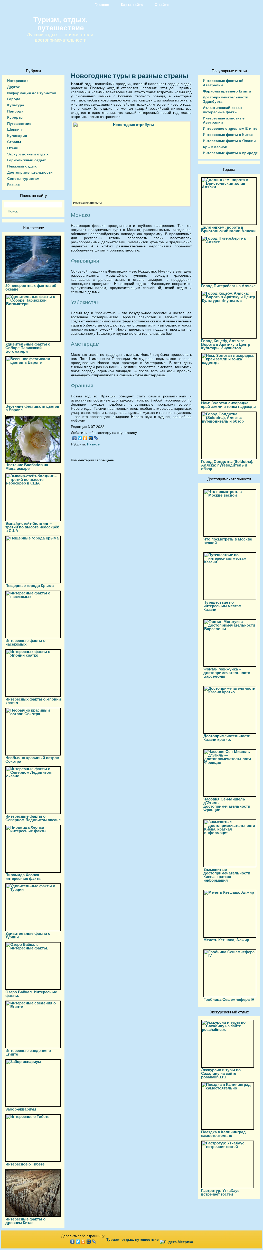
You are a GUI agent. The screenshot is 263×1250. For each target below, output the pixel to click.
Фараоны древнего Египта (227, 91)
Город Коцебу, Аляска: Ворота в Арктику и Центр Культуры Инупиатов (225, 344)
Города (13, 99)
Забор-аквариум (20, 1109)
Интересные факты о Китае (228, 135)
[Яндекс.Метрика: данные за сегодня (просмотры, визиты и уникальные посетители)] (176, 1242)
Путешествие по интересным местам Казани (222, 606)
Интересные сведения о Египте (28, 1052)
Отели (12, 148)
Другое (13, 87)
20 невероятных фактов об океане (30, 287)
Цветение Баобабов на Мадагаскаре (26, 467)
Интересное (18, 81)
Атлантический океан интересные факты (222, 110)
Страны (14, 142)
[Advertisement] (131, 512)
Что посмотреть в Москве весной (227, 541)
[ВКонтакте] (74, 438)
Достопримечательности (30, 172)
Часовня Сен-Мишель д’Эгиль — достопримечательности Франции (226, 804)
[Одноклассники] (85, 438)
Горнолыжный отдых (26, 160)
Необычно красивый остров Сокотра (32, 759)
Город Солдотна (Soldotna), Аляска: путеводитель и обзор (227, 465)
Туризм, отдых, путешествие (60, 24)
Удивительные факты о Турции (27, 935)
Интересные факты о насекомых (25, 642)
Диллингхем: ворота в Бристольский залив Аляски (228, 229)
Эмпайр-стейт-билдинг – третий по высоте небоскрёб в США (32, 527)
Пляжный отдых (22, 166)
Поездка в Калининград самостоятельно (223, 1134)
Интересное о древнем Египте (230, 128)
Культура (15, 105)
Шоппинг (15, 129)
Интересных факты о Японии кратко (33, 701)
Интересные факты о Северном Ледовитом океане (33, 818)
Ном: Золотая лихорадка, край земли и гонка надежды (228, 405)
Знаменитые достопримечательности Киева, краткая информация (226, 874)
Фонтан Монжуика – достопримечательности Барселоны (226, 672)
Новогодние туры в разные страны (129, 76)
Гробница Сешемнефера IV (228, 999)
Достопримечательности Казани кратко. (226, 738)
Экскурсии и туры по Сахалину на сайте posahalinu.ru (221, 1073)
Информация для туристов (32, 93)
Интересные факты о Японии (229, 141)
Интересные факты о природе (230, 153)
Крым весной (215, 147)
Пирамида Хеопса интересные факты (23, 877)
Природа (15, 111)
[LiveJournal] (96, 438)
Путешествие (19, 124)
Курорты (15, 117)
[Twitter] (80, 438)
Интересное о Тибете (24, 1164)
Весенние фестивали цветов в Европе (32, 408)
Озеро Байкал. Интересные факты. (31, 994)
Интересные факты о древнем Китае (25, 1221)
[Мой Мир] (90, 438)
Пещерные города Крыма (29, 585)
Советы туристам (23, 178)
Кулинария (17, 136)
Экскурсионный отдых (28, 154)
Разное (13, 185)
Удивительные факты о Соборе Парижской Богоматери (27, 347)
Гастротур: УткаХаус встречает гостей (220, 1192)
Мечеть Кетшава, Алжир (226, 940)
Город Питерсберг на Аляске (228, 286)
